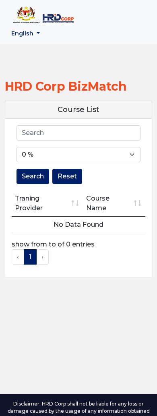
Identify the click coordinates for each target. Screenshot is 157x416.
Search (33, 176)
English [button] (23, 33)
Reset (67, 176)
